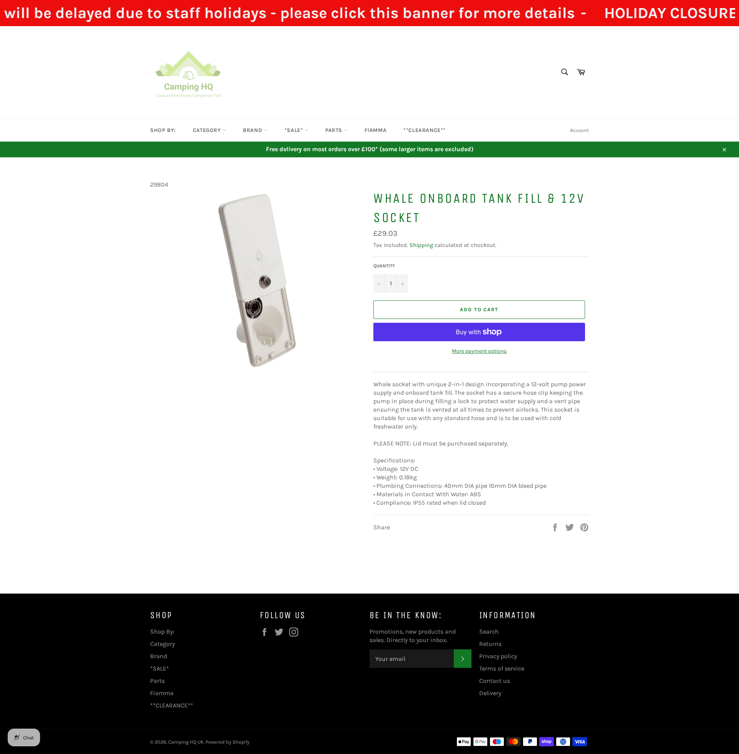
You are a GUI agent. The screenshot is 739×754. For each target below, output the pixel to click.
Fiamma (375, 130)
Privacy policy (498, 656)
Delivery (490, 693)
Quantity (384, 266)
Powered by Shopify (227, 742)
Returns (490, 643)
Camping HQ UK (186, 742)
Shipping (421, 245)
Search (489, 631)
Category (207, 130)
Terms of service (501, 668)
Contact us (494, 680)
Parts (334, 130)
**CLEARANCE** (424, 130)
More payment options (479, 351)
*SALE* (294, 130)
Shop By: (163, 130)
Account (579, 130)
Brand (253, 130)
